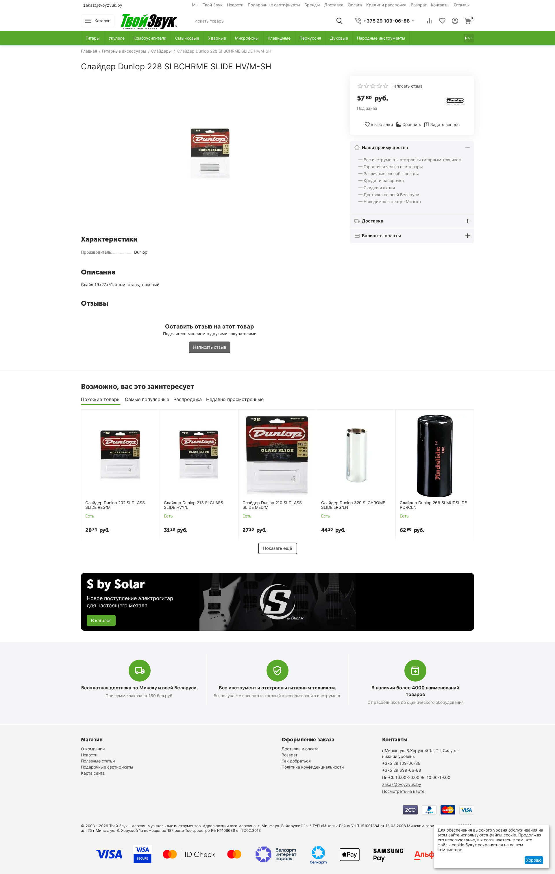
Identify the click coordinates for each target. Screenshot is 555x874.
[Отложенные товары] (442, 20)
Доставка (333, 4)
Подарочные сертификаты (274, 4)
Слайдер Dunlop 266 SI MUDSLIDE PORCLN (433, 505)
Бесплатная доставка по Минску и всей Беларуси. (139, 688)
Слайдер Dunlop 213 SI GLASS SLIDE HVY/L (193, 505)
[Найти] (339, 20)
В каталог (101, 620)
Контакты (440, 4)
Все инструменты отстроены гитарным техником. (277, 688)
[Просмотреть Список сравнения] (429, 20)
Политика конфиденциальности (313, 766)
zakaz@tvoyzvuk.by (102, 5)
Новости (235, 4)
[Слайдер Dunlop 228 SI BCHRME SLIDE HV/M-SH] (209, 153)
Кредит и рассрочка (386, 4)
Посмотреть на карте (403, 791)
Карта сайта (93, 773)
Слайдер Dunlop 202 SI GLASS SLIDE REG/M (115, 505)
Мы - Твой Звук (207, 4)
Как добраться (296, 760)
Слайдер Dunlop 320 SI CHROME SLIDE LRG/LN (353, 505)
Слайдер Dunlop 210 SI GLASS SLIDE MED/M (272, 505)
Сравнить (411, 124)
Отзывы (462, 4)
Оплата (355, 4)
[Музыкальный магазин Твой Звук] (148, 20)
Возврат (419, 4)
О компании (93, 748)
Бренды (312, 4)
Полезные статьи (98, 760)
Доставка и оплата (300, 748)
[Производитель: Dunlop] (455, 101)
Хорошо (533, 860)
